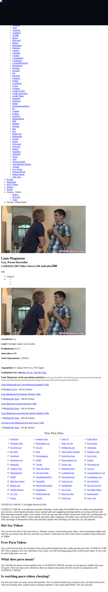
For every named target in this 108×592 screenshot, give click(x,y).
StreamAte (14, 464)
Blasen (15, 43)
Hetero (15, 194)
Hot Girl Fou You (94, 486)
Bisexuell (16, 40)
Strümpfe (16, 154)
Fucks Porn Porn (68, 456)
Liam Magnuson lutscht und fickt (18, 404)
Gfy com (13, 494)
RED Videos (12, 184)
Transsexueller (18, 162)
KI (13, 108)
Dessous (16, 68)
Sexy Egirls (91, 456)
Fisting (15, 81)
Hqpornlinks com (43, 443)
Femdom (16, 78)
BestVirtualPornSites (44, 486)
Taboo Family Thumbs (71, 452)
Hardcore (16, 101)
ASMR (15, 35)
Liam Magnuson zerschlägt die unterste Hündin (25, 413)
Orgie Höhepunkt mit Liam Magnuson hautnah (25, 384)
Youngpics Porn (16, 443)
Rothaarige (17, 136)
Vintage (15, 167)
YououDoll (40, 481)
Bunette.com (15, 486)
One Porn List (16, 448)
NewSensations (42, 456)
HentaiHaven (41, 490)
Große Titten (18, 96)
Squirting (16, 151)
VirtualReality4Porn (44, 477)
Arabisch (16, 30)
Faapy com (91, 498)
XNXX (13, 477)
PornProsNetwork (43, 494)
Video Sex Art (67, 443)
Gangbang (17, 83)
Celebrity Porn (16, 469)
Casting (15, 50)
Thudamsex (91, 448)
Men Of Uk (27, 372)
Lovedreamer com (94, 477)
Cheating (16, 53)
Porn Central (92, 443)
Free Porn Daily (42, 473)
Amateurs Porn (42, 439)
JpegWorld (14, 456)
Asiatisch (16, 33)
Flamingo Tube (93, 452)
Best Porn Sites (68, 494)
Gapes (15, 86)
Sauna (15, 141)
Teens (15, 156)
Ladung (15, 111)
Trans (14, 199)
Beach (15, 38)
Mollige (15, 124)
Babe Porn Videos (17, 481)
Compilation (17, 58)
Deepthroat (17, 65)
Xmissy (13, 498)
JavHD (38, 460)
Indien (15, 103)
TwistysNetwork (68, 477)
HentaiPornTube (68, 469)
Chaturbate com (16, 460)
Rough (15, 139)
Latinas (15, 114)
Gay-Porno (17, 169)
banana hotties (92, 494)
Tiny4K (39, 464)
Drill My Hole (40, 372)
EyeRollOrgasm (68, 473)
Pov (14, 131)
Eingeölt (16, 76)
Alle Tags (16, 177)
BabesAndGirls (16, 473)
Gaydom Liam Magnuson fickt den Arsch (22, 423)
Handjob (16, 98)
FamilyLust (66, 498)
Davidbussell (67, 486)
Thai (14, 159)
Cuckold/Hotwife (20, 63)
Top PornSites (92, 481)
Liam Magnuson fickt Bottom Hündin (21, 394)
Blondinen (17, 45)
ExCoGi (39, 448)
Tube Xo (65, 439)
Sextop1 (39, 498)
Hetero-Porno (18, 174)
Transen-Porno (18, 172)
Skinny (15, 149)
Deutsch (16, 71)
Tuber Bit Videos (43, 469)
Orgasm (15, 126)
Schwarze (16, 144)
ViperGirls (14, 439)
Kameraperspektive (21, 106)
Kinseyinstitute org (69, 460)
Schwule (16, 146)
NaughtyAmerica (17, 490)
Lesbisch (16, 116)
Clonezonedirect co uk (96, 473)
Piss (14, 129)
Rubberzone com (68, 448)
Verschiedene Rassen (21, 164)
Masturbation (18, 119)
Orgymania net (93, 464)
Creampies (17, 60)
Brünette (16, 48)
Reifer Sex (17, 134)
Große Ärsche (18, 91)
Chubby (16, 55)
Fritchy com (66, 464)
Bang (38, 452)
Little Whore (92, 439)
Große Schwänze (20, 93)
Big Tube (14, 452)
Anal (14, 28)
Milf (14, 121)
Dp (13, 73)
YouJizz (90, 460)
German (16, 88)
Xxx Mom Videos (94, 490)
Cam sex (90, 469)
